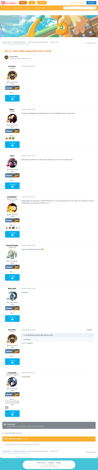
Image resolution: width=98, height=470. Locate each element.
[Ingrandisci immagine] (42, 249)
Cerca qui (87, 8)
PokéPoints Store (18, 8)
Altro (50, 8)
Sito (32, 2)
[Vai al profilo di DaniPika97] (12, 208)
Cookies (58, 463)
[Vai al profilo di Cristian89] (12, 382)
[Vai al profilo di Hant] (12, 163)
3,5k (12, 136)
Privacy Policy (41, 463)
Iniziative (29, 8)
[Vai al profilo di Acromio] (6, 57)
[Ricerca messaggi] (94, 7)
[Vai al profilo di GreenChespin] (12, 254)
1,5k (13, 225)
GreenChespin (12, 245)
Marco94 (12, 289)
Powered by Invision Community (49, 466)
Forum (23, 2)
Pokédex (42, 2)
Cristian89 (11, 373)
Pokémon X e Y (26, 58)
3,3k (12, 272)
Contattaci (51, 463)
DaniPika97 (12, 197)
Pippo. (12, 109)
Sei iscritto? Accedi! (77, 3)
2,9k (12, 92)
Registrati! (91, 2)
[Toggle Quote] (24, 335)
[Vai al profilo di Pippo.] (12, 118)
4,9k (12, 399)
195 (13, 180)
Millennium (6, 8)
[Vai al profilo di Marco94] (12, 296)
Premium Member (40, 8)
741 (13, 313)
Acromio (15, 56)
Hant (12, 156)
